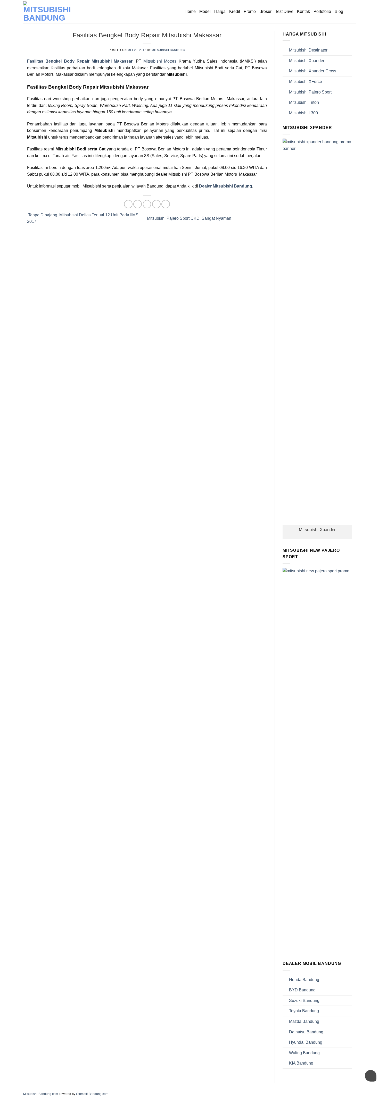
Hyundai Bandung (305, 1042)
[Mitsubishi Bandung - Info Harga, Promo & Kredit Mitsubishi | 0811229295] (49, 11)
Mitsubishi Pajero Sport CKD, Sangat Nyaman (189, 218)
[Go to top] (368, 1090)
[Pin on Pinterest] (156, 204)
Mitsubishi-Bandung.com (40, 1094)
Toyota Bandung (304, 1011)
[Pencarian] (353, 11)
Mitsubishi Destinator (308, 50)
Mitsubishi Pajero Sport (310, 92)
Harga (220, 11)
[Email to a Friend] (147, 204)
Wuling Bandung (304, 1053)
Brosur (265, 11)
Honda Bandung (304, 979)
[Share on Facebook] (128, 204)
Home (190, 11)
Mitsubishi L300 (303, 113)
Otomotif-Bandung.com (92, 1094)
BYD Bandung (302, 990)
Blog (339, 11)
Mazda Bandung (304, 1021)
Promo (250, 11)
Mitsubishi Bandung (168, 50)
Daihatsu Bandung (306, 1032)
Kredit (234, 11)
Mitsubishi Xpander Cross (312, 71)
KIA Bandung (301, 1063)
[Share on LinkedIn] (165, 204)
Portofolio (322, 11)
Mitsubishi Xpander (306, 60)
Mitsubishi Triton (304, 102)
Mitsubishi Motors (159, 61)
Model (205, 11)
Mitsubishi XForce (305, 81)
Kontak (303, 11)
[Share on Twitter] (137, 204)
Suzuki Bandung (304, 1000)
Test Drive (284, 11)
